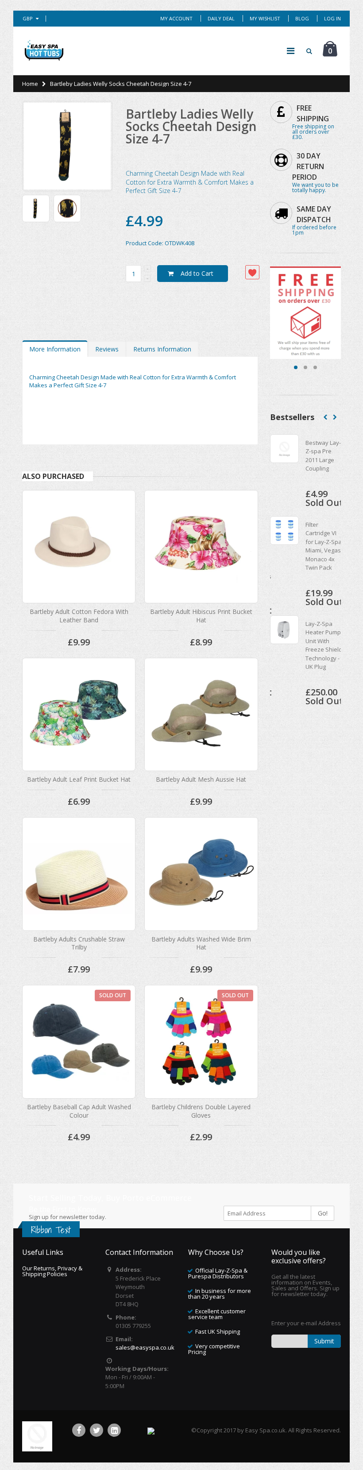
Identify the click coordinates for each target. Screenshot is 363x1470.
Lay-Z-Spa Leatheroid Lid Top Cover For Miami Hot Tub (323, 460)
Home (30, 84)
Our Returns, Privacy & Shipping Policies (52, 1271)
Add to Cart (197, 273)
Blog (302, 18)
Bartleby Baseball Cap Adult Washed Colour (79, 1111)
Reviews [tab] (107, 349)
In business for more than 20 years (219, 1293)
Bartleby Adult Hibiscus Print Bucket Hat (201, 615)
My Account (176, 18)
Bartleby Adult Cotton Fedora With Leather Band (79, 615)
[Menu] (290, 51)
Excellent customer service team (217, 1314)
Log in (332, 18)
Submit (324, 1341)
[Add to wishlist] (252, 272)
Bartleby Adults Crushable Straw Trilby (79, 943)
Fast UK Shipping (217, 1331)
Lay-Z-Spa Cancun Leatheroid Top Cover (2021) (320, 550)
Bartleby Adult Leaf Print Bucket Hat (79, 779)
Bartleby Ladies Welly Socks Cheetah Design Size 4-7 (191, 126)
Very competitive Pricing (214, 1349)
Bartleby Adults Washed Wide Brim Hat (201, 943)
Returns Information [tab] (162, 349)
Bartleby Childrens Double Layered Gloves (201, 1111)
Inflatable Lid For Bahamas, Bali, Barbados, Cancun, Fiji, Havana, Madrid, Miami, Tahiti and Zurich (323, 658)
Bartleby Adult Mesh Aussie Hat (201, 779)
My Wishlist (265, 18)
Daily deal (221, 18)
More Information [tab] (55, 349)
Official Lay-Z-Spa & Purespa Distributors (217, 1273)
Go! (323, 1213)
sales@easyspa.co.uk (145, 1347)
